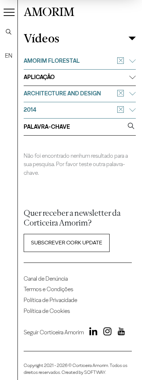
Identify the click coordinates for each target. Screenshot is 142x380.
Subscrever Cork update (66, 242)
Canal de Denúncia (46, 278)
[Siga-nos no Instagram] (105, 332)
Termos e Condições (48, 289)
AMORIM (49, 10)
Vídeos (41, 39)
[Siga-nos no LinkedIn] (91, 332)
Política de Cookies (47, 310)
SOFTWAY (94, 372)
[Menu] (9, 12)
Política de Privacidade (50, 300)
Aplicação (39, 77)
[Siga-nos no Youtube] (119, 332)
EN (8, 55)
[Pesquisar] (8, 32)
